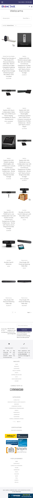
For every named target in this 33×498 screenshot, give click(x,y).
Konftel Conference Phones (17, 418)
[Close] (9, 496)
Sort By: (4, 25)
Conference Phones (16, 406)
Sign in (13, 378)
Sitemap (16, 381)
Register (19, 378)
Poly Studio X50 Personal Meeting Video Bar (8, 301)
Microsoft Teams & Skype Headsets (16, 402)
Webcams (16, 404)
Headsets (16, 366)
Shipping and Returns (16, 374)
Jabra (16, 461)
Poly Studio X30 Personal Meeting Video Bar (24, 264)
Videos (16, 372)
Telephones (16, 368)
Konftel (16, 480)
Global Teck (16, 400)
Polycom (16, 473)
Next (28, 312)
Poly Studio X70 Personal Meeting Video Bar (24, 301)
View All (16, 482)
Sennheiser (16, 414)
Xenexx (16, 410)
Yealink (16, 467)
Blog (16, 376)
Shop (16, 364)
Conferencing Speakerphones (16, 408)
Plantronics (17, 412)
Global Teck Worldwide (16, 465)
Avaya (16, 476)
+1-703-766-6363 (22, 354)
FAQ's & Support (16, 370)
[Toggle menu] (2, 2)
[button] (16, 18)
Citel (16, 478)
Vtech (16, 471)
